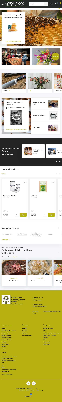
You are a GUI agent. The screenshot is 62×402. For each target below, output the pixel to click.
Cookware (45, 337)
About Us (4, 328)
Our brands (5, 239)
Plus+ (38, 388)
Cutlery (45, 339)
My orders (24, 330)
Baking (45, 330)
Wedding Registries (48, 328)
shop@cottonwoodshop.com (51, 311)
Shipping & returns (6, 337)
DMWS (34, 388)
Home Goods (46, 344)
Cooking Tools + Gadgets (49, 335)
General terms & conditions (9, 330)
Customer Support (6, 339)
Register (24, 328)
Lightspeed (34, 396)
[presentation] (56, 161)
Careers (4, 349)
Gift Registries (5, 344)
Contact (4, 346)
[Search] (46, 4)
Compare (7, 211)
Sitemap (4, 342)
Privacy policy (5, 333)
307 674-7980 (36, 312)
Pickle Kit (34, 195)
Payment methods (6, 335)
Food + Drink (46, 342)
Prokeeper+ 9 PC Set (9, 195)
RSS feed (43, 388)
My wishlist (25, 333)
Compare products (27, 335)
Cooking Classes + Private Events (51, 333)
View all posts (13, 257)
